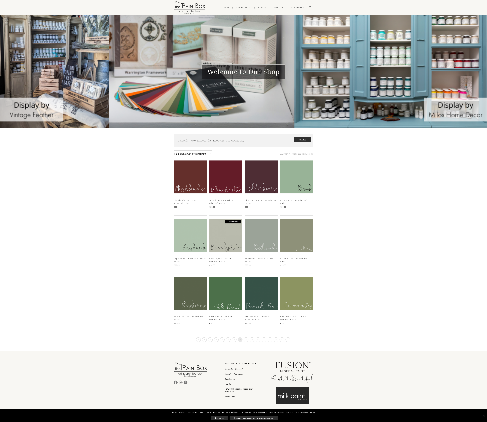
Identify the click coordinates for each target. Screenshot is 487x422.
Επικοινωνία (230, 396)
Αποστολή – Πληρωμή (234, 369)
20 (270, 339)
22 (282, 339)
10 (258, 339)
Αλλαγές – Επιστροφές (234, 374)
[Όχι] (484, 415)
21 (276, 339)
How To (228, 384)
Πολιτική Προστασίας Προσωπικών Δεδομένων (239, 390)
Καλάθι (302, 140)
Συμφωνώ (219, 418)
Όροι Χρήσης (230, 379)
